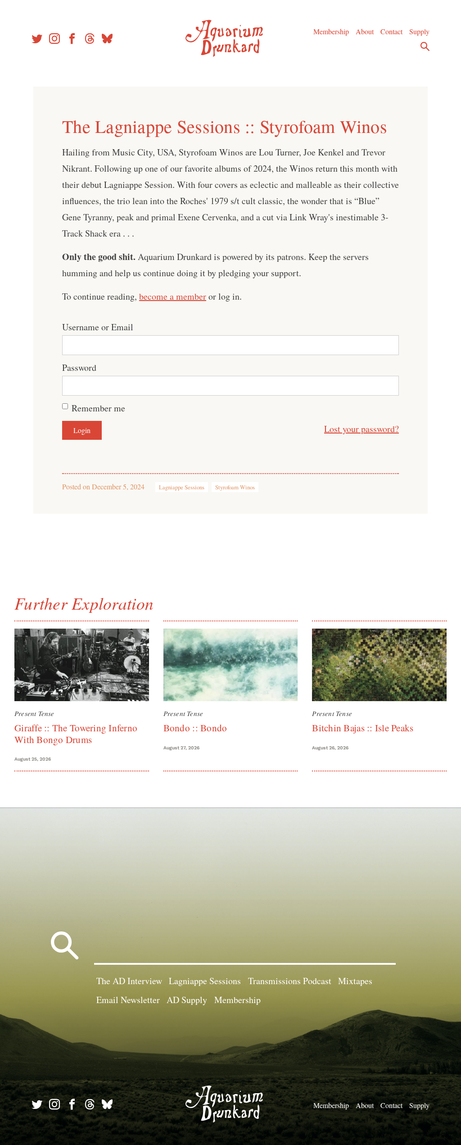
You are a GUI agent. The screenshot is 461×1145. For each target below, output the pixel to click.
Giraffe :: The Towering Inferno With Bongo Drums (75, 733)
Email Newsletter (128, 1000)
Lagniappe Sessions (181, 487)
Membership (331, 31)
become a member (172, 296)
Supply (419, 31)
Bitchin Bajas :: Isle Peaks (362, 727)
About (365, 31)
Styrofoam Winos (235, 487)
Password (79, 367)
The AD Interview (129, 981)
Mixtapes (355, 981)
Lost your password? (361, 429)
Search (424, 46)
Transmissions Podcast (289, 981)
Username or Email (97, 327)
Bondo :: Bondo (195, 727)
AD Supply (187, 1000)
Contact (391, 31)
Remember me (98, 408)
